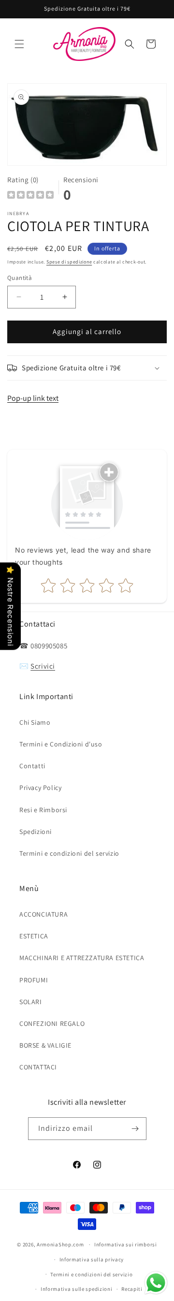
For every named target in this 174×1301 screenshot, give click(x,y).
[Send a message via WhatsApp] (156, 1283)
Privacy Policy (40, 787)
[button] (19, 44)
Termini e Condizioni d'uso (60, 744)
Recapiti (132, 1289)
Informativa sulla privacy (91, 1259)
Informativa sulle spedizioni (77, 1289)
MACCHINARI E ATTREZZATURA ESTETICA (81, 957)
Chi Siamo (34, 722)
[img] (30, 196)
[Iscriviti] (135, 1128)
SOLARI (30, 1001)
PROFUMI (33, 980)
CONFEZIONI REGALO (52, 1023)
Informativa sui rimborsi (125, 1244)
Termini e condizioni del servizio (69, 853)
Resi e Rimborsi (43, 809)
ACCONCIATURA (43, 914)
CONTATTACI (38, 1067)
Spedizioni (35, 831)
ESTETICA (33, 936)
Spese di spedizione (69, 262)
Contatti (32, 765)
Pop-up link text (32, 398)
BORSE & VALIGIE (45, 1045)
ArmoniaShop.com (60, 1244)
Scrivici (42, 666)
